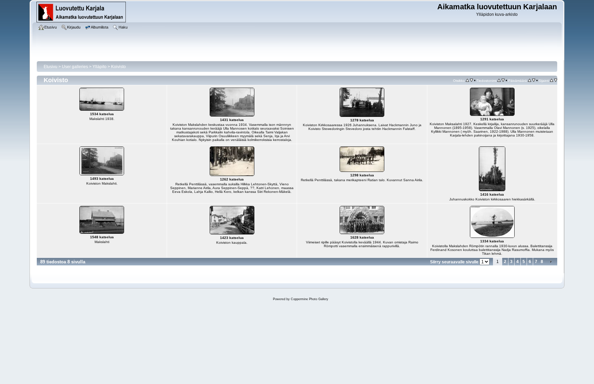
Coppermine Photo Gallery (309, 299)
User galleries (75, 66)
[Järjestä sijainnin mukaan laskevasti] (555, 80)
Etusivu (50, 66)
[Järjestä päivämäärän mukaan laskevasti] (533, 80)
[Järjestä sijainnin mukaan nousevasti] (551, 80)
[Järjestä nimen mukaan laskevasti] (503, 80)
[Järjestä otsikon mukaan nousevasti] (467, 80)
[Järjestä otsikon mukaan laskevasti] (471, 80)
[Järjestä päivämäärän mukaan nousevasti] (529, 80)
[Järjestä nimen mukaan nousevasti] (498, 80)
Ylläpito (99, 66)
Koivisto (118, 66)
